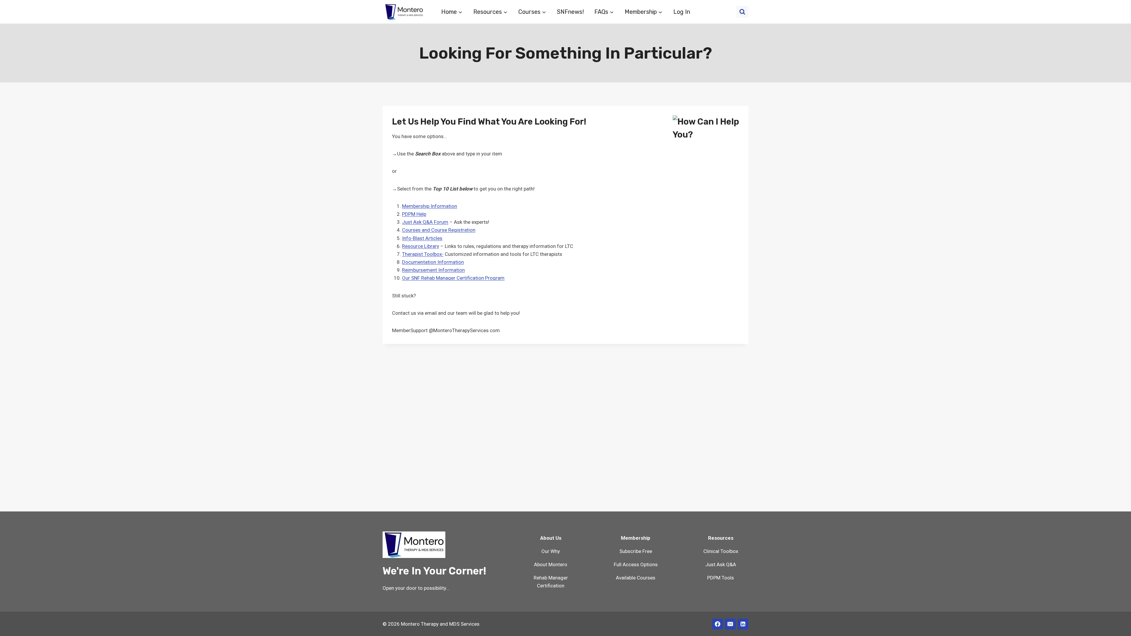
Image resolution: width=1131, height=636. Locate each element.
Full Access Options (636, 564)
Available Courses (635, 578)
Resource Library (420, 246)
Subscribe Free (635, 551)
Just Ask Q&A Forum (425, 222)
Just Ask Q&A (720, 564)
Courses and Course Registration (438, 230)
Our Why (550, 551)
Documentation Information (433, 262)
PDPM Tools (720, 578)
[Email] (730, 624)
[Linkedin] (743, 624)
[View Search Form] (742, 12)
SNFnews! (570, 11)
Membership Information (429, 206)
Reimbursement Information (433, 270)
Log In (681, 11)
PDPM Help (414, 214)
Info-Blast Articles (422, 238)
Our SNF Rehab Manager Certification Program (453, 278)
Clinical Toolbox (720, 551)
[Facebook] (717, 624)
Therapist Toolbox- (423, 254)
